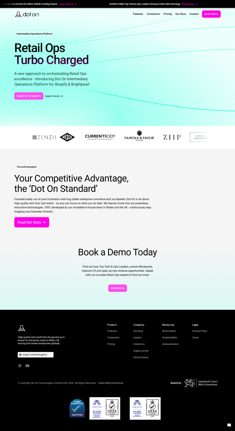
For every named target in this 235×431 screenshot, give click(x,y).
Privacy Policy (199, 331)
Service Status (140, 357)
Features (112, 331)
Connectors (113, 337)
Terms (195, 337)
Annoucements (170, 344)
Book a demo (169, 331)
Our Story (138, 331)
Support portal (140, 350)
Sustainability (169, 337)
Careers (137, 337)
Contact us (139, 344)
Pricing (111, 344)
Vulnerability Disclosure (110, 383)
